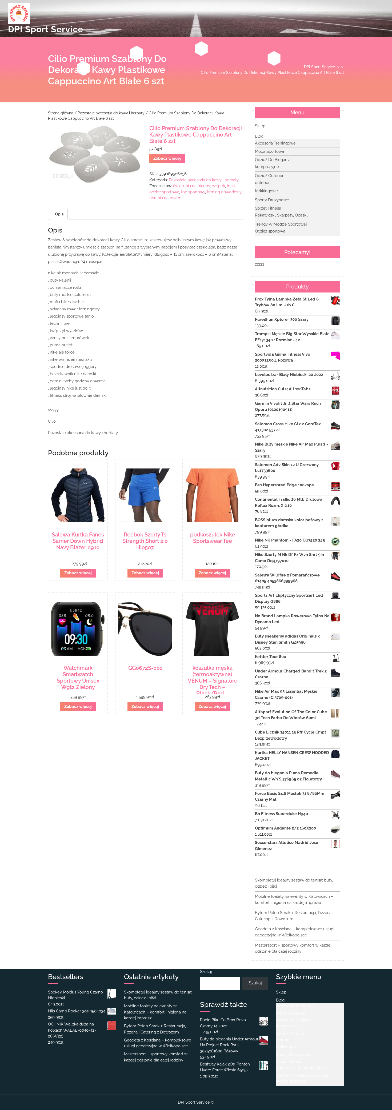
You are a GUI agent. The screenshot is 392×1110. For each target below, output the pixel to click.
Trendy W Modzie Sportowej (281, 224)
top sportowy (193, 192)
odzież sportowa (164, 192)
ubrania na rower (164, 197)
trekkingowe (266, 191)
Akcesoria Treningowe (275, 143)
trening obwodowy (224, 192)
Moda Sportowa (269, 151)
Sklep (283, 8)
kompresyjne (267, 166)
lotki (231, 185)
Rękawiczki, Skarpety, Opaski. (281, 215)
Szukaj (206, 971)
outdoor (262, 182)
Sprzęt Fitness (268, 208)
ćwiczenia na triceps (191, 185)
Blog (301, 8)
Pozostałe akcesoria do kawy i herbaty (111, 113)
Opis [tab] (59, 214)
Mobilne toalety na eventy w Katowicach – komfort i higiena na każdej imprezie (155, 1012)
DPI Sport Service (45, 29)
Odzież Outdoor (269, 175)
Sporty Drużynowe (272, 200)
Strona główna (60, 113)
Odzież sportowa (270, 231)
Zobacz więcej (167, 158)
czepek (218, 185)
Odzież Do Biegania (272, 159)
